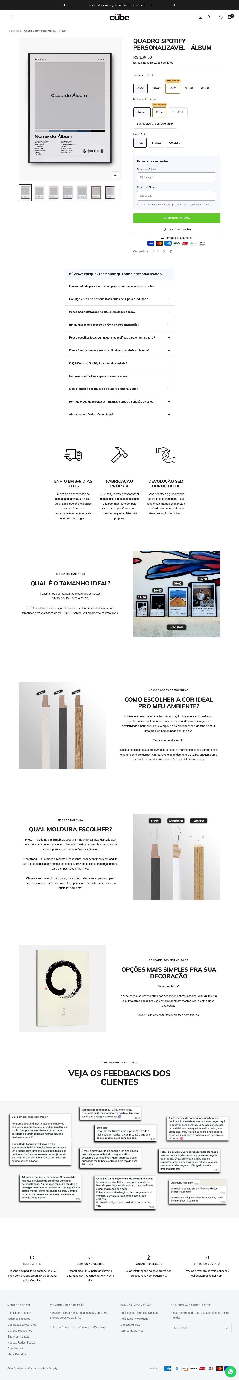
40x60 (172, 88)
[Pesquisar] (208, 17)
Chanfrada (177, 112)
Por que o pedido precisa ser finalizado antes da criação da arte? (111, 401)
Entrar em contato (18, 1336)
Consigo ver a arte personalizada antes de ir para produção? (108, 299)
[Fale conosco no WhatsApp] (230, 1371)
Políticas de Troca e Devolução (139, 1312)
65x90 (205, 88)
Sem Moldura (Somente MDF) (155, 123)
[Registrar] (226, 1328)
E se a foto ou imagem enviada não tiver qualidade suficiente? (109, 350)
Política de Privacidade (134, 1318)
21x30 (140, 88)
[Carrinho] (230, 17)
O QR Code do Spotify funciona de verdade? (98, 363)
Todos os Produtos (18, 1318)
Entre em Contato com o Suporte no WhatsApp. (79, 1327)
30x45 (156, 88)
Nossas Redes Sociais (21, 1342)
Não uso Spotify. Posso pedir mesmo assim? (98, 376)
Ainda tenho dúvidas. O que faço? (91, 414)
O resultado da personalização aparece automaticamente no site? (111, 286)
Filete (159, 112)
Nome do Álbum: (147, 187)
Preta (140, 142)
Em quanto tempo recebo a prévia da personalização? (104, 324)
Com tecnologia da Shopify (42, 1368)
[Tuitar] (164, 251)
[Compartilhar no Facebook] (153, 251)
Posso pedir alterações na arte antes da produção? (102, 311)
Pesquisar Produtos (19, 1312)
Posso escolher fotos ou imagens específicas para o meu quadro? (112, 337)
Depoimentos (15, 1348)
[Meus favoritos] (221, 17)
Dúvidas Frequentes (19, 1330)
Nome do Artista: (147, 169)
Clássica (142, 112)
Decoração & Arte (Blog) (22, 1324)
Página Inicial (14, 30)
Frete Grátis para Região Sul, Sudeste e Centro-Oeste (119, 5)
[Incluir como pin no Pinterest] (158, 251)
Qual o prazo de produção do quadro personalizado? (103, 388)
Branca (156, 142)
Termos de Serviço (131, 1330)
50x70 (189, 88)
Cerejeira (174, 142)
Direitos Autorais (130, 1324)
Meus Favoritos (17, 1354)
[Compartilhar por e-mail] (170, 251)
